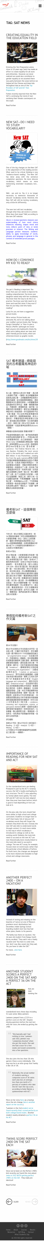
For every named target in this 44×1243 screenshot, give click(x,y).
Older (15, 1202)
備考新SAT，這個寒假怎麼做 (21, 511)
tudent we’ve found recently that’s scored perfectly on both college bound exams (22, 1110)
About (16, 1230)
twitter (22, 1225)
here (22, 1100)
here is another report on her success (20, 1103)
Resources (11, 1232)
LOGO (8, 5)
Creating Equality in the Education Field (22, 36)
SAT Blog (21, 1232)
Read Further (11, 105)
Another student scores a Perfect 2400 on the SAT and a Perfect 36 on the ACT (21, 977)
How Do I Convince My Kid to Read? (20, 261)
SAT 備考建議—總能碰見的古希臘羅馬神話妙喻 (21, 364)
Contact (31, 1232)
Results (32, 1230)
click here (18, 950)
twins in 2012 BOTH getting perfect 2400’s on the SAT (20, 1176)
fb (18, 1225)
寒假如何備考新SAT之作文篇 (21, 617)
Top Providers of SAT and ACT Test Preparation (19, 87)
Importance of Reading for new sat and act (21, 757)
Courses (24, 1230)
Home (8, 1230)
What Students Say (22, 1234)
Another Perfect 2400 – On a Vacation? (19, 880)
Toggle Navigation (40, 5)
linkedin (26, 1225)
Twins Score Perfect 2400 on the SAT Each (21, 1142)
